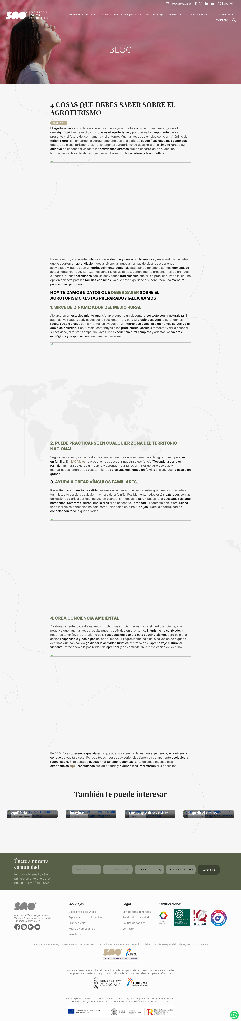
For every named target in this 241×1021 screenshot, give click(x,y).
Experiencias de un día (82, 912)
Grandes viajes (77, 923)
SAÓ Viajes (78, 461)
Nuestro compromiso (81, 928)
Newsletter (75, 934)
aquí (73, 766)
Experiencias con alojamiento (86, 917)
